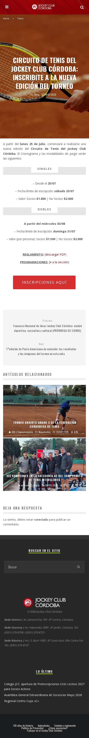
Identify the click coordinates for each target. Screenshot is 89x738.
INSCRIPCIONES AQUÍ (44, 282)
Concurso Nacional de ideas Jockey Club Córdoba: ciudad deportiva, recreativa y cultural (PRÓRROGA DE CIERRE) (47, 326)
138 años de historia (23, 725)
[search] (78, 567)
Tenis (37, 94)
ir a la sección (59, 262)
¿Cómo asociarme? (58, 728)
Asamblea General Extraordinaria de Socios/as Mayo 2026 (43, 695)
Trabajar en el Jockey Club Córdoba (44, 730)
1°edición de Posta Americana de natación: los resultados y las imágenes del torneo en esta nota (41, 349)
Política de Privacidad (32, 728)
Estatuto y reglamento (65, 725)
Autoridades (44, 725)
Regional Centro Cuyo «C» (21, 701)
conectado (41, 519)
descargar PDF (55, 254)
